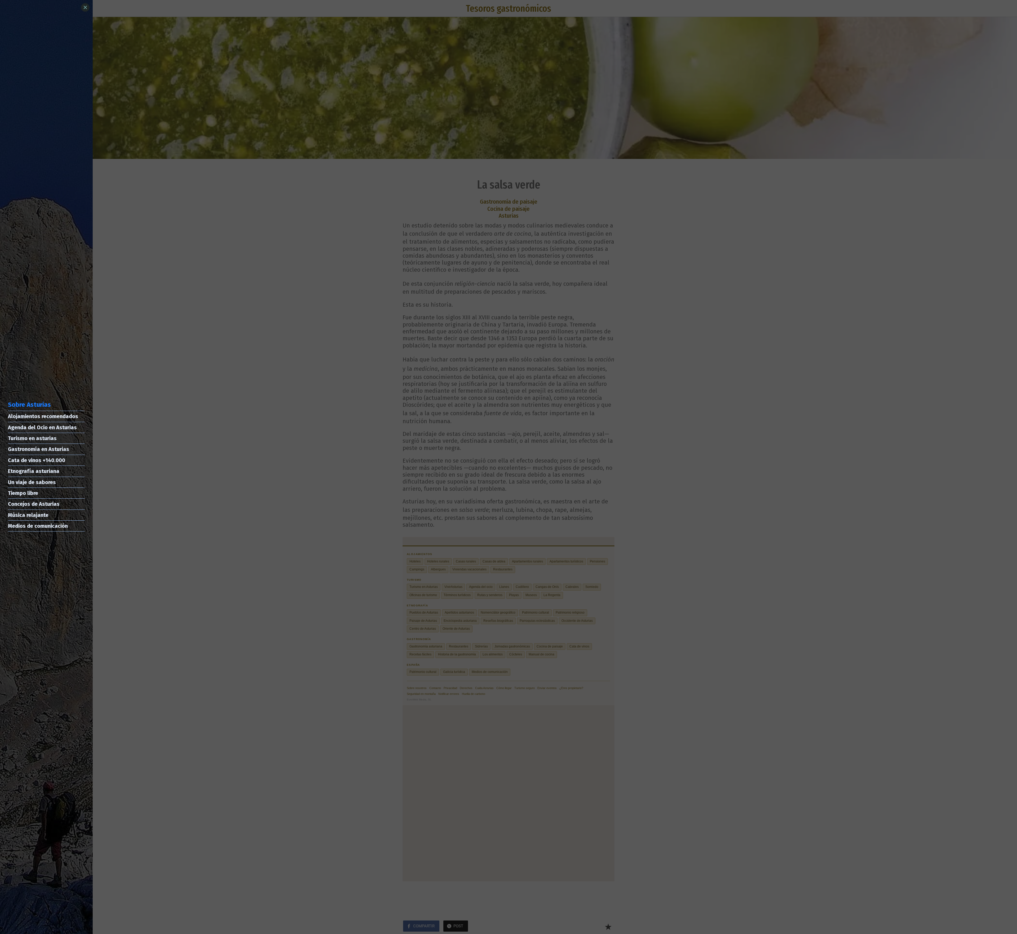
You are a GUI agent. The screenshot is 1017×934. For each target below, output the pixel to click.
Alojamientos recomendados (43, 416)
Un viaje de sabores (32, 482)
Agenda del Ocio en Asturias (42, 427)
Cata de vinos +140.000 (36, 460)
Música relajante (28, 515)
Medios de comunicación (38, 526)
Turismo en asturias (32, 438)
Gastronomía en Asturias (38, 449)
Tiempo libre (23, 493)
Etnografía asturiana (33, 471)
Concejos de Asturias (34, 504)
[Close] (85, 7)
